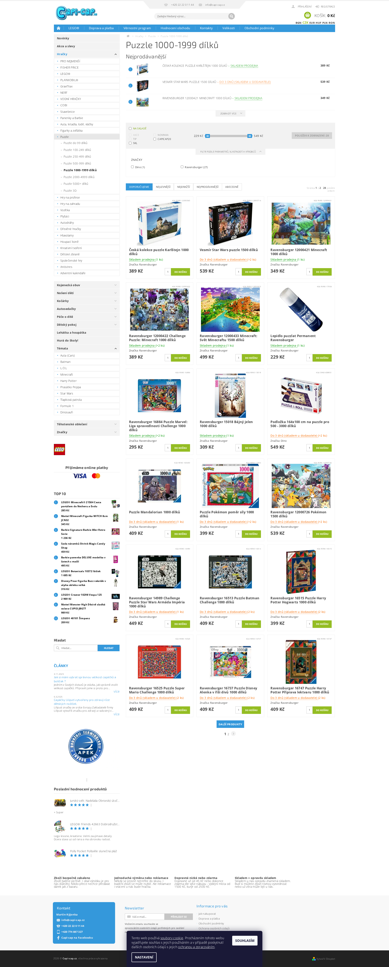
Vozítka (65, 210)
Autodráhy (67, 223)
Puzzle (64, 137)
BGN (299, 23)
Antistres (66, 267)
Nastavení (144, 957)
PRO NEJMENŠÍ (70, 61)
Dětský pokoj (66, 325)
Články (61, 665)
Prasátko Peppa (70, 387)
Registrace (328, 6)
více (117, 691)
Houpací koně (69, 242)
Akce (136, 135)
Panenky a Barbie (71, 118)
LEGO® (73, 28)
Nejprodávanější (208, 187)
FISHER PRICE (69, 67)
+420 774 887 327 (72, 932)
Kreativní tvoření (71, 248)
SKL (135, 143)
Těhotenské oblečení (72, 424)
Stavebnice (67, 112)
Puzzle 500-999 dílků (77, 163)
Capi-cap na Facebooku (77, 937)
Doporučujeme (139, 187)
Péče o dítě (65, 317)
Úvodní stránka (59, 28)
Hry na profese (70, 197)
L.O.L (63, 368)
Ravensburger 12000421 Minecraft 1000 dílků (212, 98)
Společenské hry (71, 260)
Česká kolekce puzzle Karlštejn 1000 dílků (210, 66)
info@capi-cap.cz (72, 920)
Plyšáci (64, 216)
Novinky (63, 38)
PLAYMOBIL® (69, 80)
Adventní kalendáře (73, 273)
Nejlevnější (163, 187)
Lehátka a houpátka (71, 332)
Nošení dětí (65, 293)
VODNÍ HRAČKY (70, 99)
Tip (135, 139)
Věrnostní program (137, 28)
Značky (62, 432)
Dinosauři (66, 412)
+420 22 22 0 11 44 (72, 926)
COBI (63, 105)
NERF (63, 93)
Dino (140, 167)
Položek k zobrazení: (312, 135)
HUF (318, 23)
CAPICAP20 (164, 139)
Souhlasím (244, 940)
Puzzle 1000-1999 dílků (80, 170)
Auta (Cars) (67, 355)
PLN (325, 23)
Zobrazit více (228, 113)
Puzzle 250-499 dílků (77, 156)
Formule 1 (67, 406)
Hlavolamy (67, 235)
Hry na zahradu (70, 204)
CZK (305, 22)
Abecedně (232, 187)
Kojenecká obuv (68, 285)
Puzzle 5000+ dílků (76, 184)
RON (332, 23)
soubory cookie (171, 938)
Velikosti (228, 28)
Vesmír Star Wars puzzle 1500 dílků (216, 82)
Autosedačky (66, 309)
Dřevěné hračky (70, 229)
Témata (62, 348)
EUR (312, 23)
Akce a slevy (66, 46)
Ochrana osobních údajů (214, 928)
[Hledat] (231, 16)
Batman (65, 362)
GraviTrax (66, 86)
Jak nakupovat (207, 913)
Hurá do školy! (67, 340)
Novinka (163, 135)
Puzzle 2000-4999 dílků (79, 177)
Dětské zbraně (70, 254)
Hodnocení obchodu (175, 28)
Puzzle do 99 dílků (76, 143)
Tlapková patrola (71, 400)
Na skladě (140, 128)
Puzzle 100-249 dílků (77, 150)
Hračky (62, 54)
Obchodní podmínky (259, 28)
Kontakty (206, 28)
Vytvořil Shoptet (325, 959)
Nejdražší (183, 187)
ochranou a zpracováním (196, 947)
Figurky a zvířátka (71, 130)
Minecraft (66, 374)
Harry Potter (68, 381)
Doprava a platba (101, 28)
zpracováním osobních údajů (141, 927)
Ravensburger (196, 167)
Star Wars (66, 393)
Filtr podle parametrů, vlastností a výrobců (228, 151)
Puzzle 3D (70, 190)
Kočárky (63, 301)
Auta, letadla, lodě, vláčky (76, 124)
